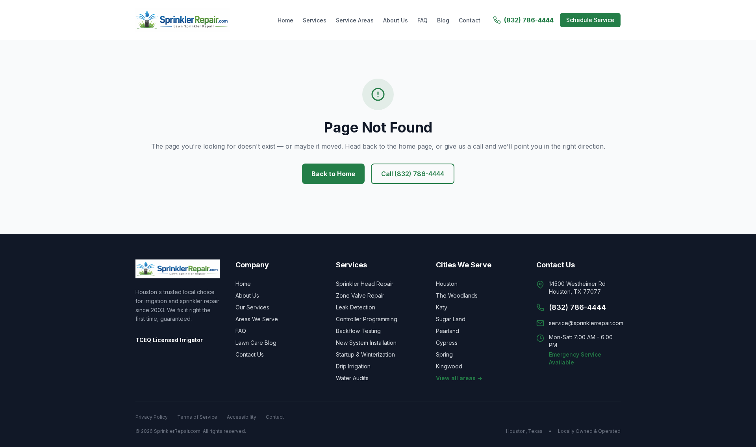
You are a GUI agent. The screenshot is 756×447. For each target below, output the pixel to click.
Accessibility (241, 417)
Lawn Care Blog (255, 342)
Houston (447, 283)
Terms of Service (197, 417)
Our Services (252, 307)
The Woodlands (457, 295)
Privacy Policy (151, 417)
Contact (469, 20)
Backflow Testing (358, 330)
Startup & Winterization (365, 354)
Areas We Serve (256, 319)
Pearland (447, 330)
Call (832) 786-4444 (412, 174)
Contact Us (249, 354)
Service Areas (355, 20)
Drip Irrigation (353, 366)
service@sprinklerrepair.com (586, 323)
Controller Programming (366, 319)
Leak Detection (355, 307)
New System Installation (366, 342)
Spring (444, 354)
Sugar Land (450, 319)
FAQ (422, 20)
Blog (443, 20)
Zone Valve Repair (360, 295)
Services (314, 20)
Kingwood (449, 366)
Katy (441, 307)
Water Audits (352, 378)
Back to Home (333, 174)
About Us (395, 20)
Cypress (447, 342)
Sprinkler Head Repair (364, 283)
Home (285, 20)
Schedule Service (590, 20)
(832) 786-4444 (529, 20)
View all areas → (459, 378)
